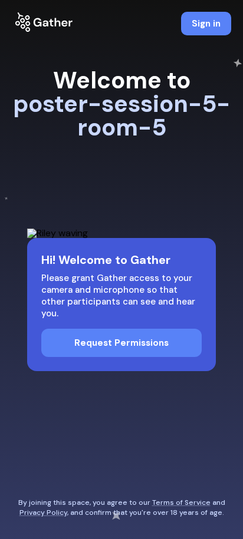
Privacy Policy (43, 512)
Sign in (206, 23)
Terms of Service (181, 502)
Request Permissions (121, 343)
